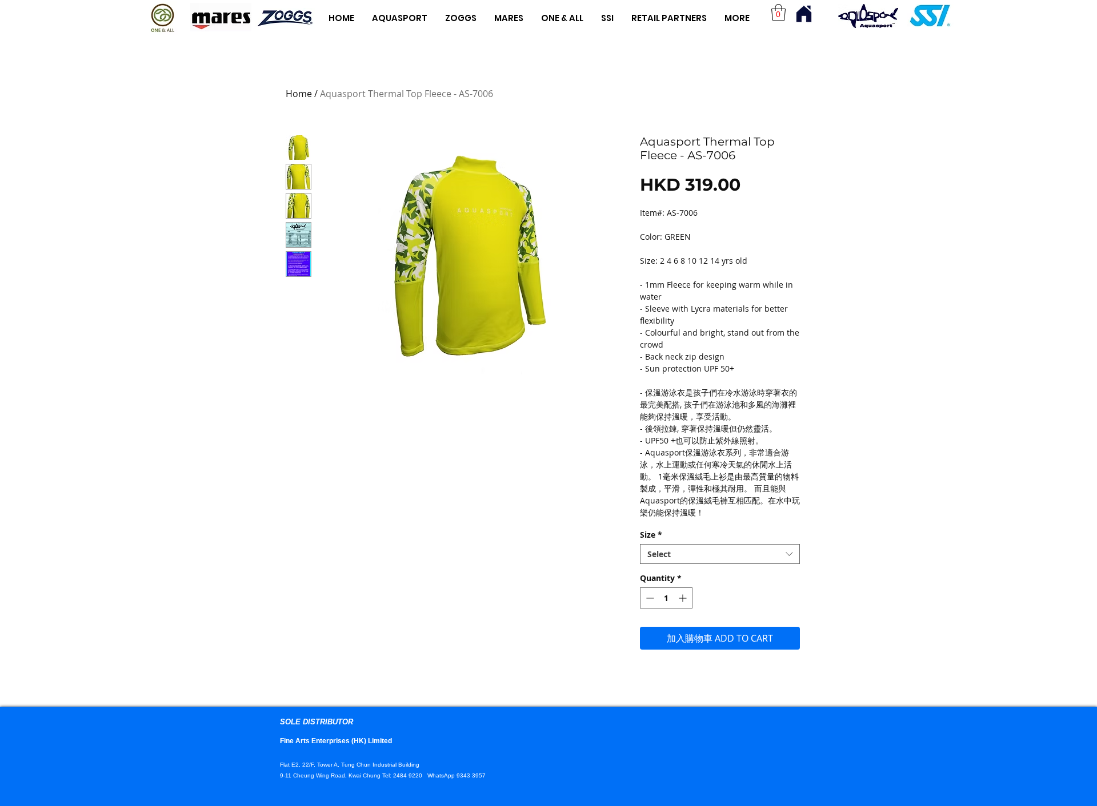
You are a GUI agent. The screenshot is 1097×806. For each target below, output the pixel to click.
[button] (778, 12)
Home (299, 93)
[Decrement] (649, 598)
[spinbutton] (666, 598)
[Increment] (683, 598)
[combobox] (720, 554)
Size (651, 534)
